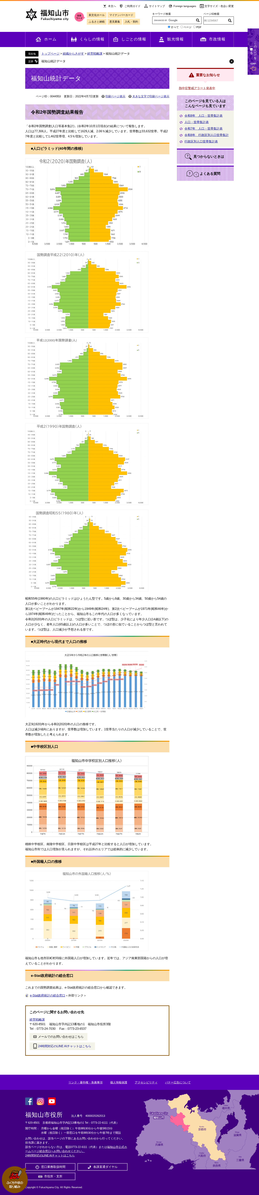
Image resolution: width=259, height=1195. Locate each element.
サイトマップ (157, 6)
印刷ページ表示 (115, 96)
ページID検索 (211, 13)
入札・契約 (131, 21)
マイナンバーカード (121, 15)
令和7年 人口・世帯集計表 (203, 128)
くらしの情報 (92, 39)
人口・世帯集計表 (196, 122)
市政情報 (217, 39)
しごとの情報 (133, 39)
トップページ (50, 53)
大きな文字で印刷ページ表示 (150, 96)
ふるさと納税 (97, 21)
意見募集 (114, 21)
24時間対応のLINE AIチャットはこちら (64, 1046)
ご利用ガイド (132, 6)
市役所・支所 (53, 1176)
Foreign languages (184, 6)
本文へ (112, 6)
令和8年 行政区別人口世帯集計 (206, 135)
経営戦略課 (94, 53)
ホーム (50, 39)
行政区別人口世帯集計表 (201, 141)
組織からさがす (73, 53)
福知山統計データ (53, 61)
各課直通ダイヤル (105, 1166)
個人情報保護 (118, 1082)
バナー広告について (178, 1082)
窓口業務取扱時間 (53, 1166)
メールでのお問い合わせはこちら (61, 1036)
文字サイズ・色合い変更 (219, 6)
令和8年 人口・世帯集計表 (203, 115)
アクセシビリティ (146, 1082)
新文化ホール (97, 15)
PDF (199, 27)
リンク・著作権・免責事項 (85, 1082)
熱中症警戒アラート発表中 (197, 88)
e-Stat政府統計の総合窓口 (47, 995)
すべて (175, 27)
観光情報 (175, 39)
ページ (188, 27)
